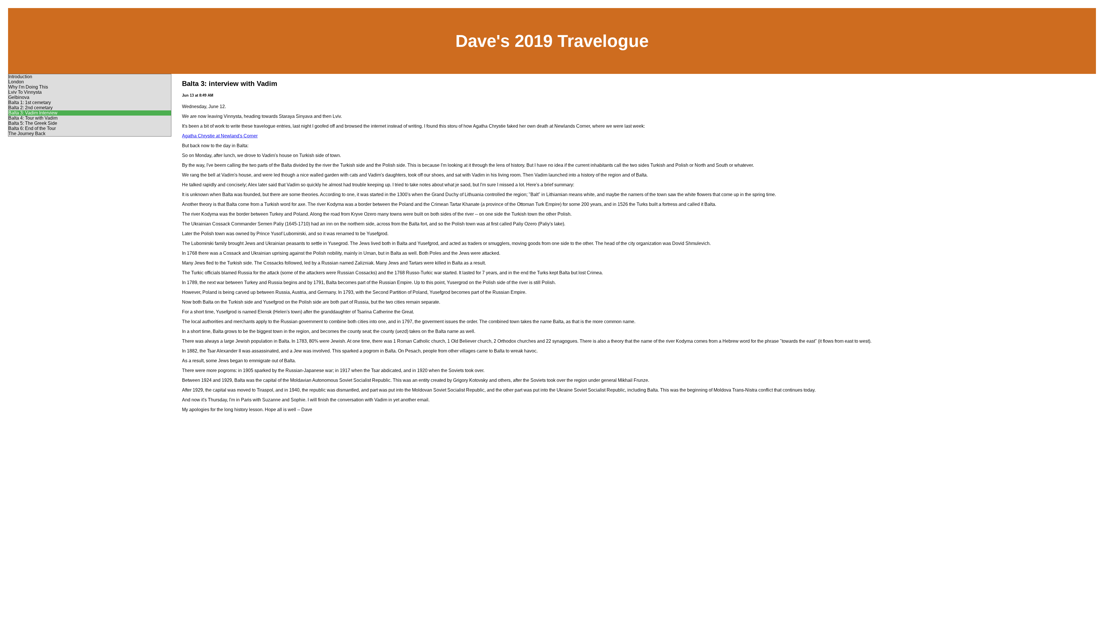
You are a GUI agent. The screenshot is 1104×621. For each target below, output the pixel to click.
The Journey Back (26, 133)
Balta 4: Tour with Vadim (32, 118)
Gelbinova (18, 97)
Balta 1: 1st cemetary (29, 102)
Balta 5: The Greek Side (32, 123)
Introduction (20, 76)
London (16, 81)
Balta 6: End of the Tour (32, 128)
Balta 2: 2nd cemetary (30, 107)
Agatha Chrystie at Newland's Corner (220, 135)
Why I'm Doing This (28, 87)
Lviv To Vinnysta (25, 92)
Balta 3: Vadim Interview (32, 112)
